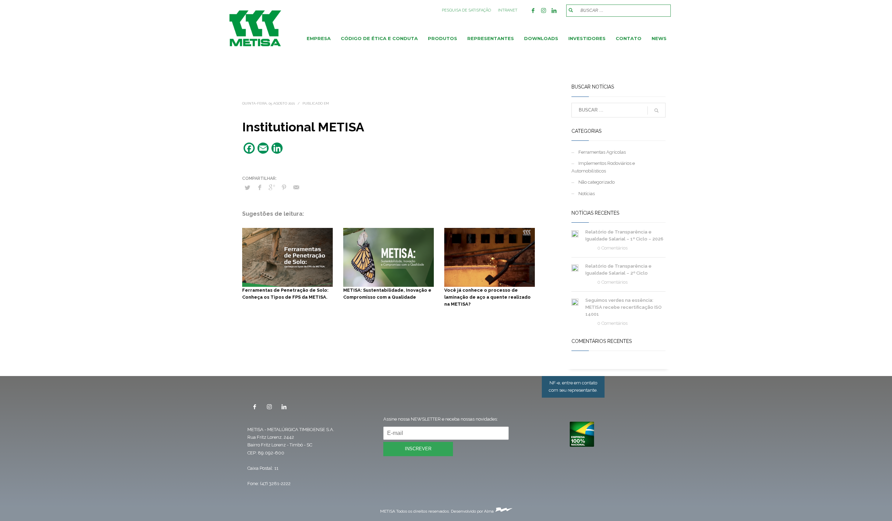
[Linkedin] (554, 10)
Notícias (586, 193)
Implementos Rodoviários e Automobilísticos (603, 167)
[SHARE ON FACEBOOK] (259, 187)
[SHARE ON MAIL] (296, 187)
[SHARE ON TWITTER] (247, 188)
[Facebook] (533, 10)
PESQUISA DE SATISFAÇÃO (466, 10)
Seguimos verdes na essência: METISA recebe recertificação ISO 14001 (623, 307)
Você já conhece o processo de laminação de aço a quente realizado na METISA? (487, 297)
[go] (570, 10)
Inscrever (418, 448)
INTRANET (507, 10)
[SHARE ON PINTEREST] (284, 187)
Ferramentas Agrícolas (602, 152)
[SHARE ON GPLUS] (272, 187)
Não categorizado (596, 182)
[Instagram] (543, 10)
